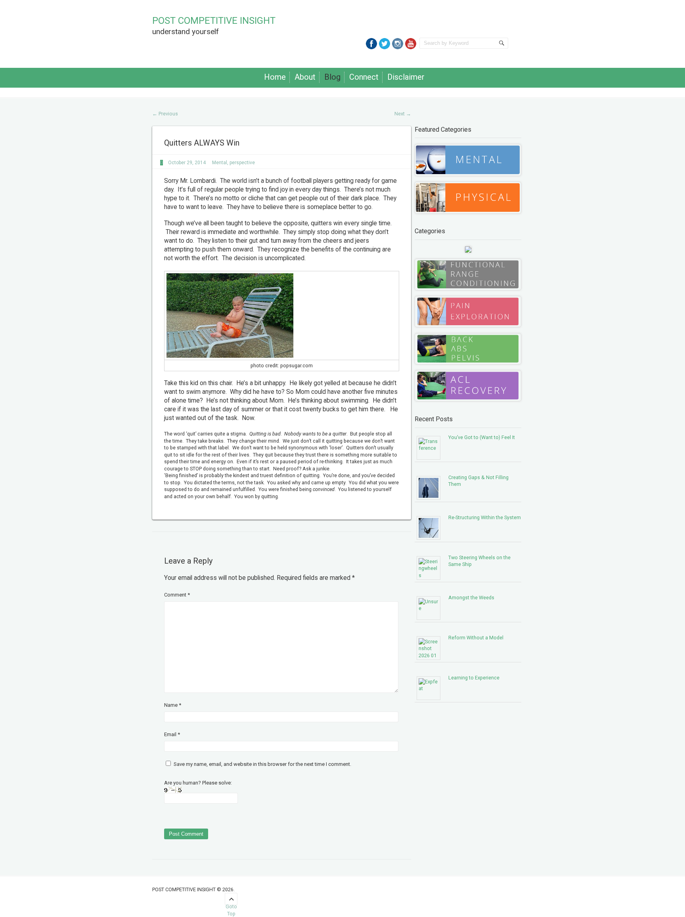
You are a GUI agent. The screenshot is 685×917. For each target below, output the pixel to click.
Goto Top (231, 904)
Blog (332, 77)
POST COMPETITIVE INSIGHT (214, 20)
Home (275, 77)
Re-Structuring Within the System (484, 517)
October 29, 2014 (187, 162)
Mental (219, 162)
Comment (177, 595)
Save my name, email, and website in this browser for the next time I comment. (262, 764)
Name (172, 705)
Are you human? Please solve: (198, 783)
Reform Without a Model (475, 638)
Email (172, 734)
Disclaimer (406, 77)
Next (402, 114)
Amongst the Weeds (471, 597)
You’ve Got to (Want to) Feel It (481, 437)
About (305, 77)
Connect (364, 77)
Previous (165, 114)
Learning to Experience (473, 678)
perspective (242, 162)
